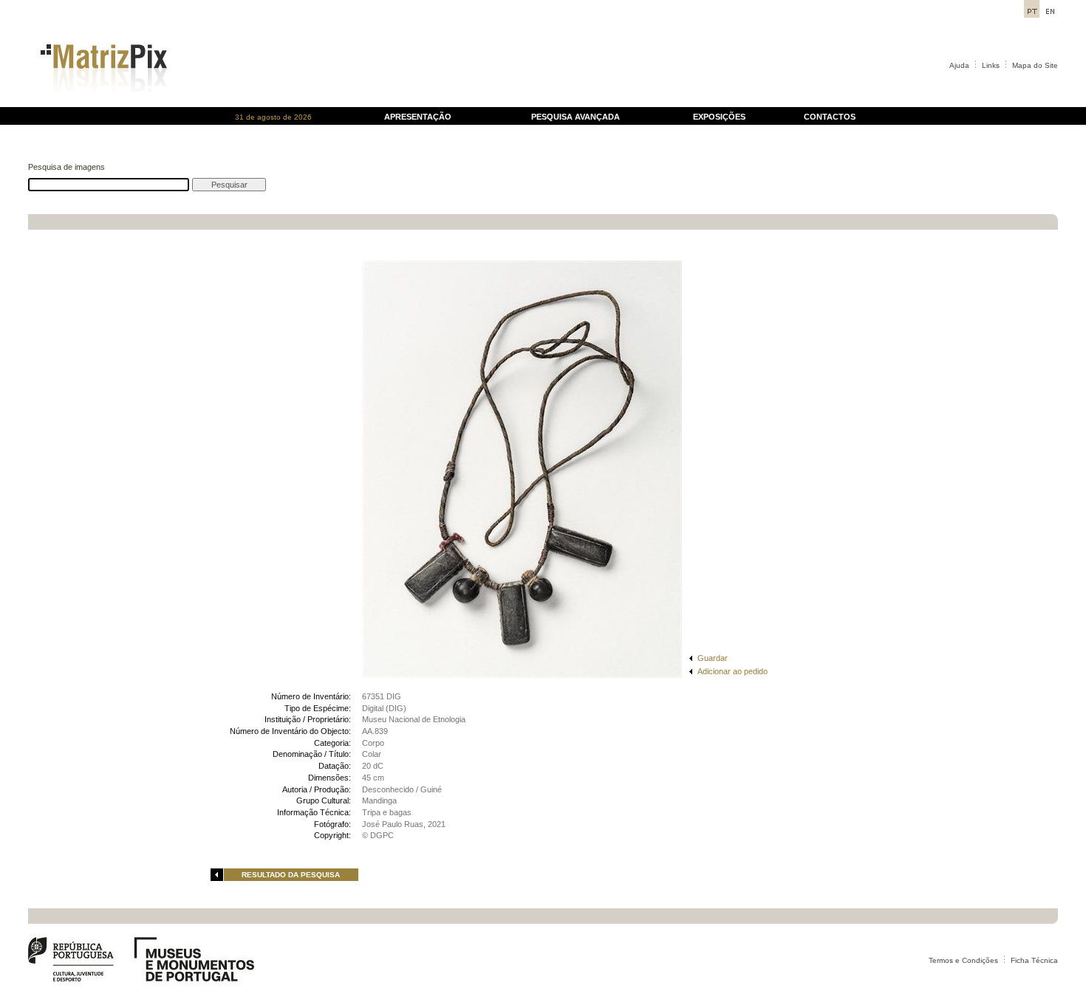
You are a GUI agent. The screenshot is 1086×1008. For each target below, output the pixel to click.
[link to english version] (1050, 13)
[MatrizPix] (101, 103)
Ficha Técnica (1034, 960)
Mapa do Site (1035, 65)
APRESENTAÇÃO (417, 116)
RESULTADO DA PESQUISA (291, 875)
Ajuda (959, 65)
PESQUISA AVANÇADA (575, 116)
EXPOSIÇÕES (719, 116)
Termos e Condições (963, 960)
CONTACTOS (830, 116)
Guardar (712, 658)
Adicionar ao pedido (732, 671)
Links (991, 65)
